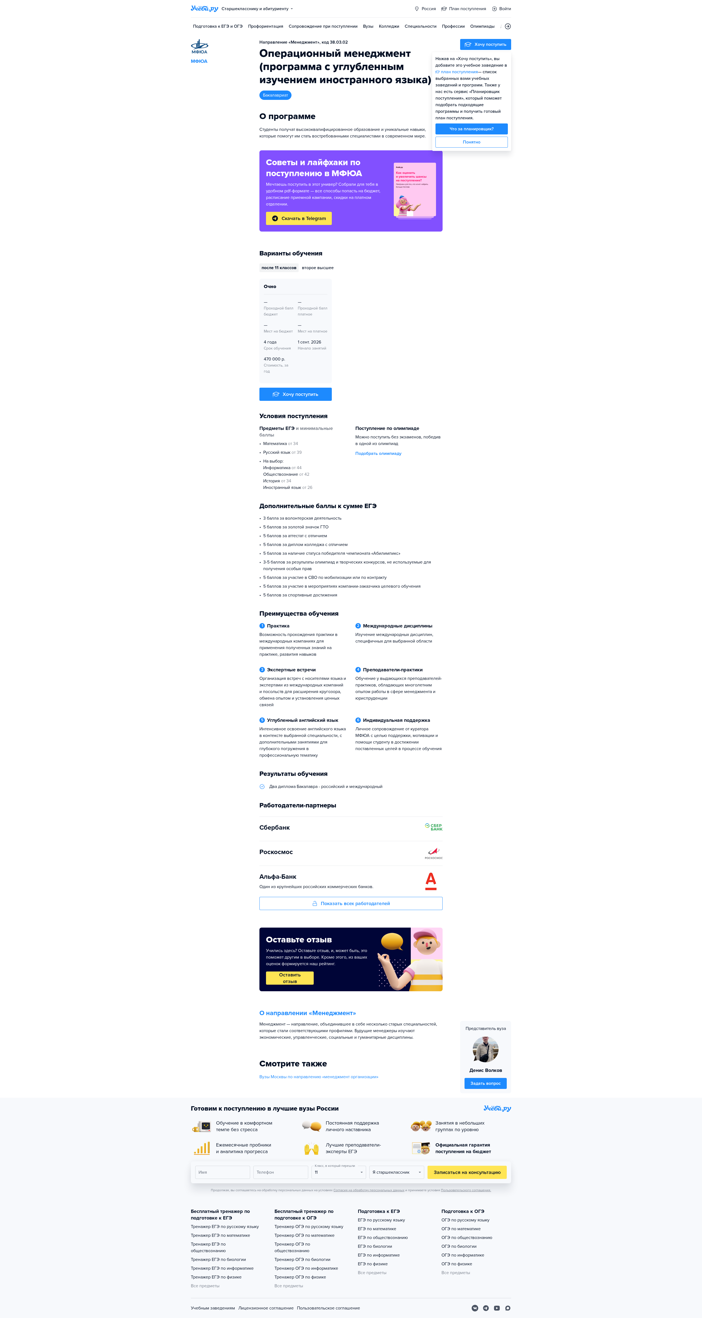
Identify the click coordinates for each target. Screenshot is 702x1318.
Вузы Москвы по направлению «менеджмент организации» (318, 1077)
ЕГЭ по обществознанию (383, 1237)
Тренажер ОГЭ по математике (304, 1235)
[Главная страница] (204, 8)
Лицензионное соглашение (266, 1308)
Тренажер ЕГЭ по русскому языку (225, 1226)
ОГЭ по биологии (459, 1246)
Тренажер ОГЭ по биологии (302, 1259)
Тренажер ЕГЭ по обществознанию (208, 1247)
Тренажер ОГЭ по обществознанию (292, 1247)
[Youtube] (497, 1308)
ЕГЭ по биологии (375, 1246)
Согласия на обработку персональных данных (368, 1190)
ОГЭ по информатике (462, 1255)
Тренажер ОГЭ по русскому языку (308, 1226)
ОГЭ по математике (461, 1229)
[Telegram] (486, 1308)
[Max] (508, 1308)
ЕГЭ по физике (373, 1264)
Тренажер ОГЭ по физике (300, 1277)
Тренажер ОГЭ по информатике (306, 1268)
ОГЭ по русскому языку (465, 1220)
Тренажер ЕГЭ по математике (220, 1235)
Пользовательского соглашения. (466, 1190)
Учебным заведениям (213, 1308)
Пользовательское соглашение (328, 1308)
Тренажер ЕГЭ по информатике (222, 1268)
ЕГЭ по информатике (379, 1255)
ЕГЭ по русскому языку (381, 1220)
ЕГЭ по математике (377, 1229)
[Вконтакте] (475, 1308)
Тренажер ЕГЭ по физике (216, 1277)
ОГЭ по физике (456, 1264)
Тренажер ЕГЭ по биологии (218, 1259)
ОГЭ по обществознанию (466, 1237)
